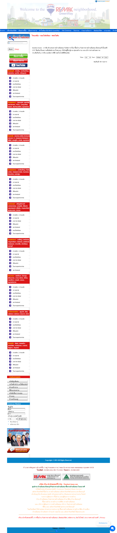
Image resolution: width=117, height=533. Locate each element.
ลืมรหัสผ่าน (14, 422)
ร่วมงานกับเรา (86, 30)
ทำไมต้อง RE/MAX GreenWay (49, 30)
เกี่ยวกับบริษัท (11, 30)
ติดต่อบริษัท (98, 30)
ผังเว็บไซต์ (79, 517)
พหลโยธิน (55, 35)
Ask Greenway (66, 30)
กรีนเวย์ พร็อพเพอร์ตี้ (25, 517)
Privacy (102, 517)
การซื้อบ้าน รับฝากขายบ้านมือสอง (46, 517)
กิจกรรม (76, 30)
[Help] (17, 49)
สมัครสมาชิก (14, 424)
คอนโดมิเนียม (45, 35)
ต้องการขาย (32, 30)
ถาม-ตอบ (107, 30)
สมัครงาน (71, 517)
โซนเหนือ (35, 35)
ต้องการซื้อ (22, 30)
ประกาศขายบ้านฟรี (91, 517)
